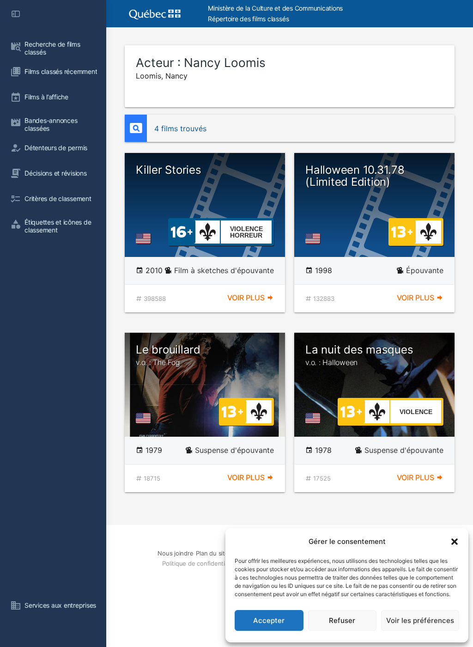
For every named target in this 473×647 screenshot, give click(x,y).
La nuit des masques (359, 355)
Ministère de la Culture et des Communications (275, 8)
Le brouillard (168, 355)
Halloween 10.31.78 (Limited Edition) (355, 176)
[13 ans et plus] (401, 231)
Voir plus (247, 297)
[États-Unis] (145, 238)
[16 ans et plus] (182, 231)
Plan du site (212, 553)
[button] (454, 541)
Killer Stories (168, 170)
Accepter (269, 620)
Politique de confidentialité (199, 563)
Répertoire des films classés (248, 19)
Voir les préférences (420, 620)
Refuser (342, 620)
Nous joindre (175, 553)
